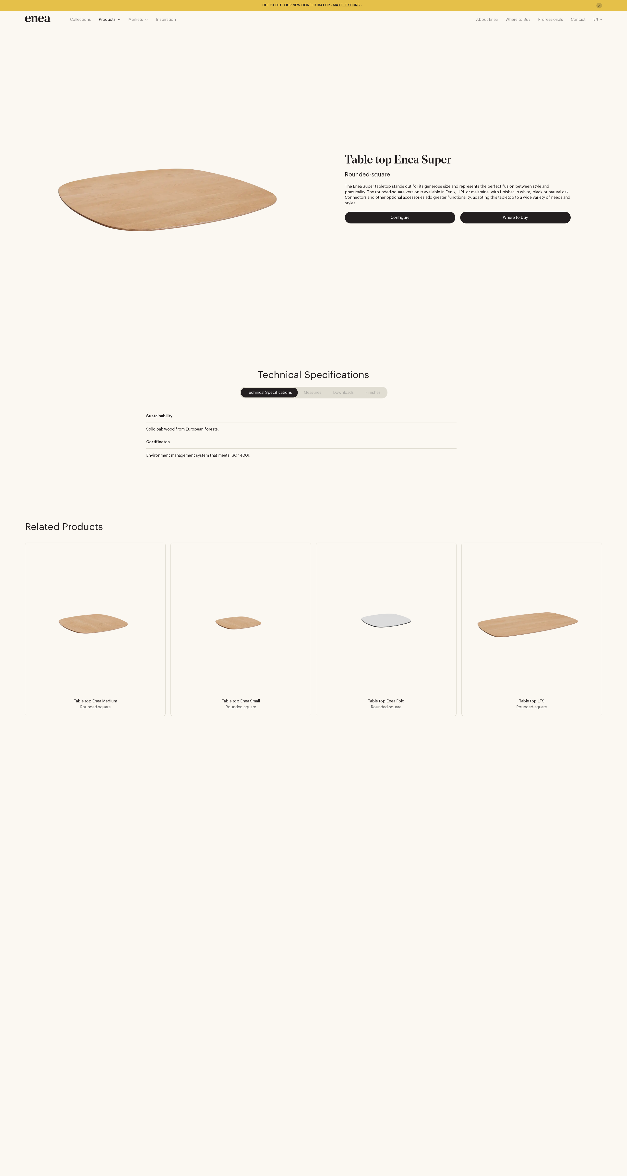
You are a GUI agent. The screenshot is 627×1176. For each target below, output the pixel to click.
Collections (80, 20)
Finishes (373, 393)
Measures (312, 393)
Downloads (343, 393)
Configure (400, 218)
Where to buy (515, 218)
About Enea (487, 20)
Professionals (550, 20)
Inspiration (166, 20)
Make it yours (346, 5)
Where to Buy (518, 20)
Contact (578, 20)
